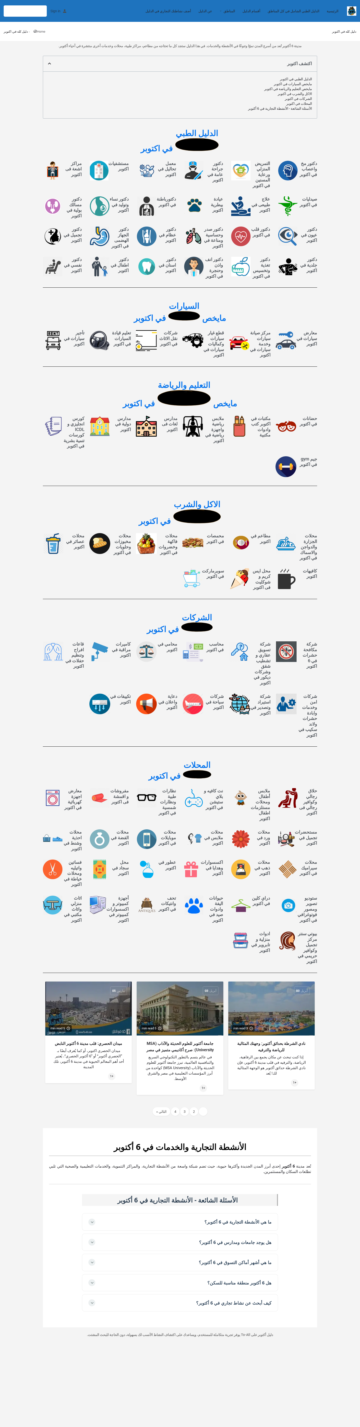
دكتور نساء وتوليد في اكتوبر (119, 204)
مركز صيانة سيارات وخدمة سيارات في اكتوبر (260, 343)
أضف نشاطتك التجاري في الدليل (168, 11)
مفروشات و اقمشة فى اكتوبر (119, 796)
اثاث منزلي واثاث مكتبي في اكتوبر (73, 908)
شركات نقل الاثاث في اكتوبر (168, 338)
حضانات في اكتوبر (308, 421)
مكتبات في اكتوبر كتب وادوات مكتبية (261, 427)
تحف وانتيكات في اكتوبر (167, 903)
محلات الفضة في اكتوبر (120, 837)
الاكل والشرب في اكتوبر (295, 94)
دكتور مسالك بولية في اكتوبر (74, 207)
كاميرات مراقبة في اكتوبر (121, 649)
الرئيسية (332, 11)
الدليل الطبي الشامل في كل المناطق (293, 11)
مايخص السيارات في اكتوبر (293, 84)
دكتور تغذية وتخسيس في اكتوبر (261, 268)
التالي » (161, 1111)
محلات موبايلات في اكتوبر (167, 837)
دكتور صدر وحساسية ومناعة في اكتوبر (213, 237)
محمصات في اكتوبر (215, 538)
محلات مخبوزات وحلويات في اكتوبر (122, 544)
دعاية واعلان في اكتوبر (167, 702)
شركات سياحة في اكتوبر (215, 702)
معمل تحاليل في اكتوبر (167, 169)
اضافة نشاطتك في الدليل (25, 11)
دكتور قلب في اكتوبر (260, 232)
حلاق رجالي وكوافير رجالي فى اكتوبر (308, 801)
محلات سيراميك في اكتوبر (308, 868)
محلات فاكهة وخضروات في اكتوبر (168, 544)
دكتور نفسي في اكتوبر (73, 265)
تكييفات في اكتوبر (120, 699)
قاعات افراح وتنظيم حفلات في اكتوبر (74, 655)
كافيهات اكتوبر (310, 573)
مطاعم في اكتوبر (261, 538)
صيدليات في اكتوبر (308, 201)
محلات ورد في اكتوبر (263, 837)
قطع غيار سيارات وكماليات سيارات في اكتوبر (214, 343)
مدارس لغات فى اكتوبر (170, 424)
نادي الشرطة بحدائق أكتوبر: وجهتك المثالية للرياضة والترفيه (271, 1046)
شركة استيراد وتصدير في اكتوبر (261, 704)
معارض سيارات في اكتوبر (307, 338)
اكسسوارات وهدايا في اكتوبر (212, 868)
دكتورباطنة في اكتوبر (166, 201)
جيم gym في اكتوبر (308, 461)
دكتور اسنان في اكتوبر (167, 265)
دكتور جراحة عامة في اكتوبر (215, 172)
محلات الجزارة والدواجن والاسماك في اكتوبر (308, 546)
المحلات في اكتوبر (299, 104)
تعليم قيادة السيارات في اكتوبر (121, 338)
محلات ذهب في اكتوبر (262, 868)
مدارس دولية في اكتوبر (123, 424)
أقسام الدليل (251, 11)
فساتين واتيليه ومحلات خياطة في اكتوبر (73, 873)
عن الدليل (205, 11)
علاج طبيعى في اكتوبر (261, 204)
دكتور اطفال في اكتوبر (120, 265)
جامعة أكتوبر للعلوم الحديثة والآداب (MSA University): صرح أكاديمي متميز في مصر (180, 1046)
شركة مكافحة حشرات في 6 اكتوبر (310, 655)
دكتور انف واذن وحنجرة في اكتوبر (214, 268)
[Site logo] (351, 11)
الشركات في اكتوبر (298, 99)
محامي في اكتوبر (167, 646)
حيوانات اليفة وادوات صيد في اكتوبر (216, 908)
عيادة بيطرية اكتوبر (217, 204)
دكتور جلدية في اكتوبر (308, 265)
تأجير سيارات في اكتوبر (74, 338)
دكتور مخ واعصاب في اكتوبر (308, 169)
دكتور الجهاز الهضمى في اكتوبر (120, 237)
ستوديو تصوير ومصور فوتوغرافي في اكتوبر (307, 908)
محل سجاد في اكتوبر (120, 868)
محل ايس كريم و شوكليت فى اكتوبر (262, 579)
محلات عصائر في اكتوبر (75, 541)
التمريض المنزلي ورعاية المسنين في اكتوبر (261, 174)
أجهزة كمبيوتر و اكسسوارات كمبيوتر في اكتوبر (118, 908)
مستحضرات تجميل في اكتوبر (306, 837)
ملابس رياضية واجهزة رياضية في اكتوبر (214, 429)
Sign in (55, 11)
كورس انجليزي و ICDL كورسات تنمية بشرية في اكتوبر (74, 432)
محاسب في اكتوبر (215, 646)
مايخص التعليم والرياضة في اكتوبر (288, 89)
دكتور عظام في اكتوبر (167, 235)
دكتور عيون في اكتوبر (309, 235)
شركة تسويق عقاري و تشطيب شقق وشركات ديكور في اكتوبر (262, 663)
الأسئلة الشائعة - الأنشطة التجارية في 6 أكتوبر (280, 108)
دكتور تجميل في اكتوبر (73, 235)
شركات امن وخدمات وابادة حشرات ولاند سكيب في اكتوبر (308, 716)
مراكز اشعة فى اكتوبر (73, 169)
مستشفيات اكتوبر (118, 166)
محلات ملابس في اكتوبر (213, 837)
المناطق (229, 11)
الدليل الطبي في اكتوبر (296, 79)
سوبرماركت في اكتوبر (213, 573)
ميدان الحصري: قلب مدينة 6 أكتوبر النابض (88, 1043)
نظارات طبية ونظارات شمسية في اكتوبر (167, 801)
